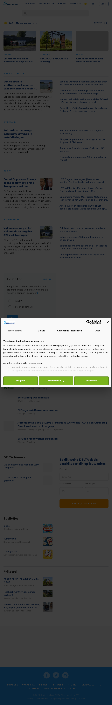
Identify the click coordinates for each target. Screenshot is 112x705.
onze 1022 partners (20, 345)
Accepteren (91, 380)
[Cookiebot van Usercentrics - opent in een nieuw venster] (88, 322)
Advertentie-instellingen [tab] (69, 330)
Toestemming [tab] (15, 330)
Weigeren (20, 380)
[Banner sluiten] (108, 322)
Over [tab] (97, 330)
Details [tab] (41, 330)
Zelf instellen (54, 380)
